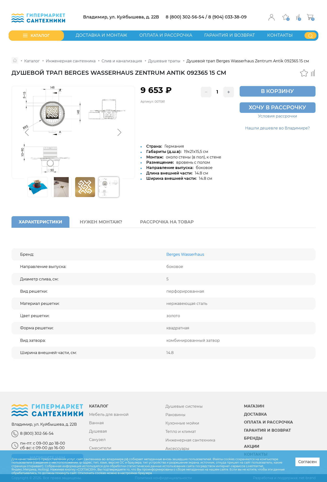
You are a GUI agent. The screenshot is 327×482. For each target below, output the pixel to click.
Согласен (307, 461)
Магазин (254, 406)
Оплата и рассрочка (165, 35)
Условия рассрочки (277, 116)
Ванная (96, 423)
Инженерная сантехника (190, 440)
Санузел (97, 439)
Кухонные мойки (182, 423)
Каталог (98, 406)
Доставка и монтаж (101, 35)
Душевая (98, 431)
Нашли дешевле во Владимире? (277, 128)
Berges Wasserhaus (185, 254)
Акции (251, 446)
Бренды (253, 438)
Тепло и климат (180, 431)
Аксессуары (177, 448)
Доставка (255, 414)
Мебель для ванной (109, 414)
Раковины (175, 414)
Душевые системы (184, 406)
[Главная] (14, 60)
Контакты (280, 35)
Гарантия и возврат (229, 35)
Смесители (100, 448)
